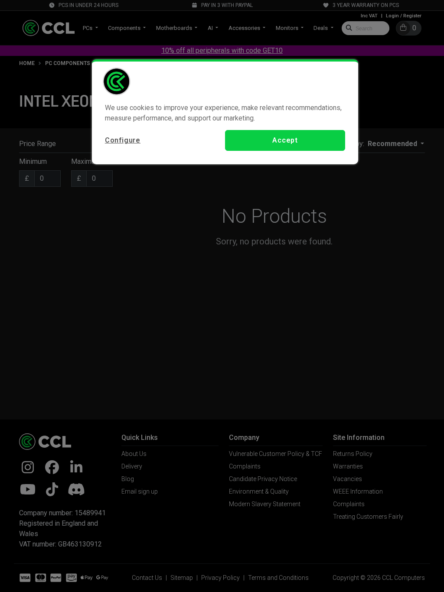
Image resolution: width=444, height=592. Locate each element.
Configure (122, 140)
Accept (285, 140)
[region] (225, 111)
